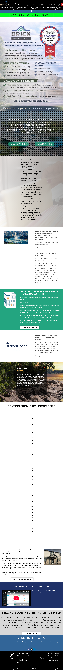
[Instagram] (31, 649)
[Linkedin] (34, 649)
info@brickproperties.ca (32, 646)
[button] (31, 11)
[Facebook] (28, 649)
